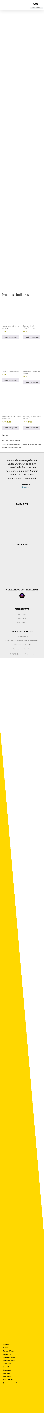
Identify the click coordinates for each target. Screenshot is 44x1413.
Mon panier (22, 618)
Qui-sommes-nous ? (22, 636)
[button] (4, 476)
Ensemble (6, 1367)
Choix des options (10, 337)
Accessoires (7, 1364)
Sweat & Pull (7, 1354)
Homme (5, 1348)
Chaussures (7, 1370)
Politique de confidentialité (22, 645)
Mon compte (7, 1376)
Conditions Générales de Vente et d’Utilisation (22, 641)
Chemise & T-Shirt (9, 1357)
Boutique (6, 1344)
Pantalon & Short (9, 1360)
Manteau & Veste (8, 1351)
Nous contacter (22, 622)
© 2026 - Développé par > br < (22, 654)
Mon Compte (22, 614)
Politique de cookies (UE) (22, 649)
